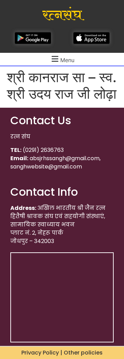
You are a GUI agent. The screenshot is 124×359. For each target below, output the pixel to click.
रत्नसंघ (62, 15)
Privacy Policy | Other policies (62, 353)
